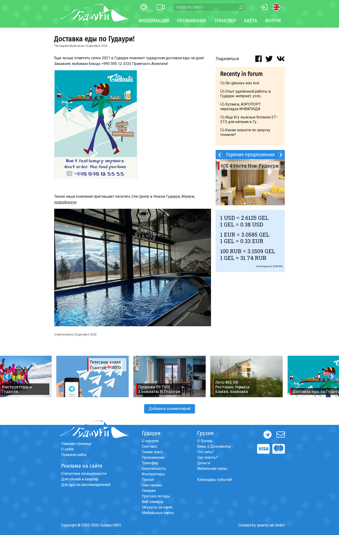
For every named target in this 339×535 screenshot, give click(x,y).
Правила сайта (73, 455)
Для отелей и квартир (79, 479)
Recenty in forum (241, 73)
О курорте (150, 441)
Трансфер (150, 463)
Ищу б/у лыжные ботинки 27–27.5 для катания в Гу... (249, 119)
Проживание (153, 457)
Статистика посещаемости (83, 473)
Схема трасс (152, 452)
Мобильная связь (212, 468)
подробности (65, 202)
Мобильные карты (158, 513)
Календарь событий (214, 479)
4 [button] (256, 203)
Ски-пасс (149, 446)
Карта (250, 21)
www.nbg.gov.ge (264, 266)
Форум (273, 21)
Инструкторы (153, 474)
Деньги (203, 463)
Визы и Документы (214, 446)
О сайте (67, 449)
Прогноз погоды (156, 496)
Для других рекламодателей (85, 484)
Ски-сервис (152, 485)
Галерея (148, 490)
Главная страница (76, 443)
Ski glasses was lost (241, 83)
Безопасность (154, 468)
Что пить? (205, 452)
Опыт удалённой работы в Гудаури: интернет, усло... (245, 93)
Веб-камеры (153, 502)
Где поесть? (207, 457)
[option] (250, 182)
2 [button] (248, 203)
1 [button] (245, 203)
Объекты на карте (157, 507)
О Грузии (204, 441)
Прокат (148, 479)
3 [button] (252, 203)
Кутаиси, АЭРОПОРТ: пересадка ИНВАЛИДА (240, 106)
